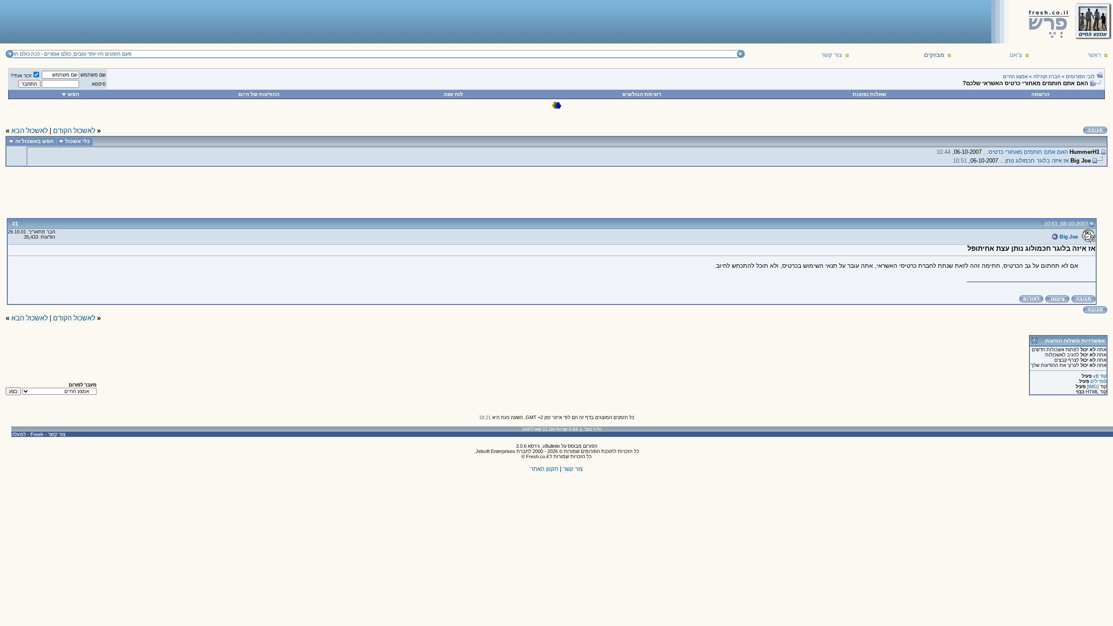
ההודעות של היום (259, 94)
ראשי (1094, 54)
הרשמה (1040, 94)
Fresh (36, 434)
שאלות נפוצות (869, 94)
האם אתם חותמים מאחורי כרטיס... (1025, 152)
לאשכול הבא (29, 130)
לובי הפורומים (1080, 76)
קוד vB (1099, 376)
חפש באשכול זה (34, 141)
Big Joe (1068, 237)
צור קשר (831, 54)
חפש (73, 94)
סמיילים (1098, 381)
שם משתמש (93, 74)
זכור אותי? (21, 75)
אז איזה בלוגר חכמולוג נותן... (1034, 160)
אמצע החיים (1015, 76)
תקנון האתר (544, 469)
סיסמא (99, 84)
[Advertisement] (161, 21)
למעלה (18, 434)
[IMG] (1093, 386)
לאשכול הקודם (74, 130)
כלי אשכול (77, 141)
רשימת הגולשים (641, 94)
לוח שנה (453, 94)
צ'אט (1016, 54)
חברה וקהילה (1046, 76)
